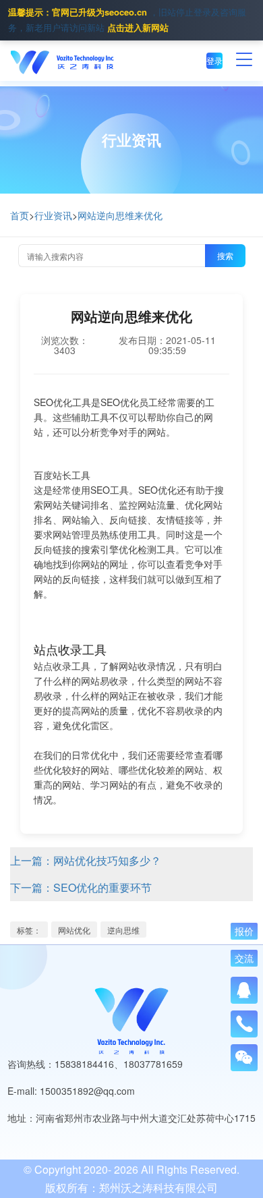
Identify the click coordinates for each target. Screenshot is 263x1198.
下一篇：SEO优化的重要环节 (81, 887)
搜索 (225, 255)
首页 (19, 215)
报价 (244, 931)
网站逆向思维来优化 (120, 215)
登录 (214, 60)
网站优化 (74, 930)
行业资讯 (53, 215)
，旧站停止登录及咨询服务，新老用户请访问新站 (127, 19)
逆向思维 (123, 930)
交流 (244, 958)
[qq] (244, 990)
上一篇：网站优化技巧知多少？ (85, 860)
